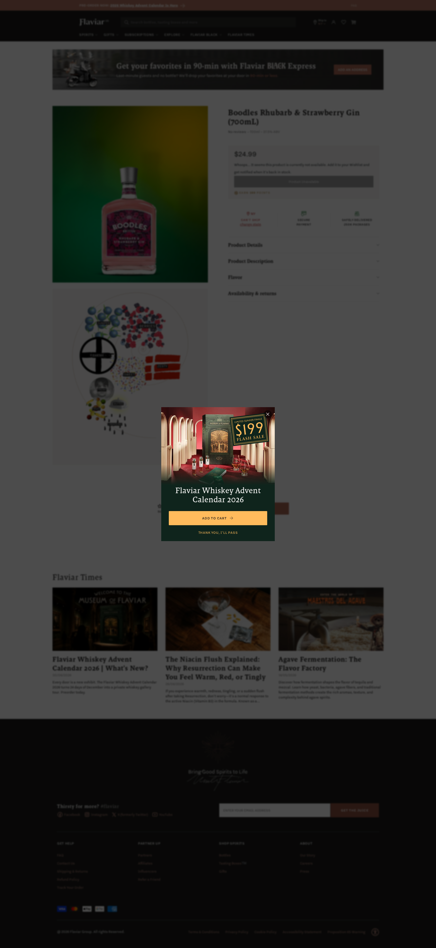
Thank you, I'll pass (218, 532)
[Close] (268, 414)
